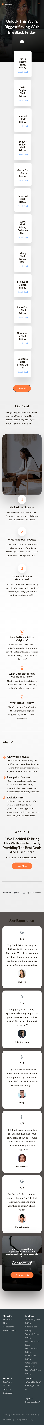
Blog (5, 1323)
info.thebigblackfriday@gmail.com (33, 1385)
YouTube (7, 1389)
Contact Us (8, 1327)
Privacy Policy (9, 1330)
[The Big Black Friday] (8, 4)
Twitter (6, 1385)
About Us (7, 1319)
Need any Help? (32, 1402)
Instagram (8, 1393)
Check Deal (22, 72)
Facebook (7, 1382)
